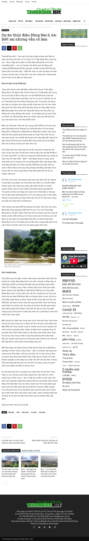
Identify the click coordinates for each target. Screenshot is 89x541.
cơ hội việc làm (67, 313)
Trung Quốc (67, 358)
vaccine (76, 362)
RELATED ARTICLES (11, 451)
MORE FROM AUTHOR (31, 451)
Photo (68, 200)
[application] (74, 261)
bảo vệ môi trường (70, 295)
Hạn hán (73, 317)
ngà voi (75, 335)
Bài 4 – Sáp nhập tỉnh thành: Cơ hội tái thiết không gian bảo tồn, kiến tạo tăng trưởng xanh (28, 473)
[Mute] (81, 266)
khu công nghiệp (70, 328)
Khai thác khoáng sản (69, 321)
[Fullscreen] (85, 266)
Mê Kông (65, 332)
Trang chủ (12, 21)
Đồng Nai (11, 412)
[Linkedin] (39, 527)
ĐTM (18, 412)
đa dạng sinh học (71, 382)
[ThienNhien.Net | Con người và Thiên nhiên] (44, 11)
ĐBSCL (73, 375)
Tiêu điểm (28, 21)
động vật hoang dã (71, 390)
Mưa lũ (80, 332)
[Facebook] (4, 48)
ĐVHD (67, 379)
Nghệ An (69, 335)
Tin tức (20, 21)
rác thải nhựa (77, 343)
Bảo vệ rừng (67, 298)
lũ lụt (82, 328)
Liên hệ (27, 1)
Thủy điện (42, 412)
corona (75, 305)
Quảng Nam (66, 343)
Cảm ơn (12, 1)
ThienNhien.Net (75, 179)
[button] (84, 21)
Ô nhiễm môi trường (70, 370)
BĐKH (66, 291)
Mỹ (63, 335)
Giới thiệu (4, 1)
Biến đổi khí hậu (70, 287)
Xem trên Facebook (68, 204)
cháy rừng (66, 306)
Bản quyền (19, 1)
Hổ (78, 317)
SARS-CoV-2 (66, 347)
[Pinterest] (14, 48)
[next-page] (6, 483)
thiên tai (67, 351)
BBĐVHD (68, 280)
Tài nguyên (39, 21)
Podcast (34, 1)
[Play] (64, 266)
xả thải (64, 365)
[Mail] (44, 527)
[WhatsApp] (20, 48)
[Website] (55, 527)
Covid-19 (69, 309)
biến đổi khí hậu (71, 284)
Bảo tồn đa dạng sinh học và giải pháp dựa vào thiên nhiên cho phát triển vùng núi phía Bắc (74, 148)
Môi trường (49, 21)
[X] (9, 48)
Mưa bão (73, 332)
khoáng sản (66, 324)
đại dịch (65, 386)
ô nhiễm (66, 375)
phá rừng (68, 339)
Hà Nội (66, 317)
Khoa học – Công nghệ (63, 21)
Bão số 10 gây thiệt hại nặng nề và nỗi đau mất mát (74, 162)
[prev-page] (3, 483)
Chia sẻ (66, 206)
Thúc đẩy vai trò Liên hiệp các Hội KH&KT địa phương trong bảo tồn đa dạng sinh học (74, 138)
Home (4, 27)
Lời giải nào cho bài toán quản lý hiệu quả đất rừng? (13, 441)
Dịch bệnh (78, 313)
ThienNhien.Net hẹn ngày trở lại (74, 131)
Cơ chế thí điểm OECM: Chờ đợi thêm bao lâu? (74, 156)
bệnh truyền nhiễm (71, 302)
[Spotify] (50, 527)
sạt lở (75, 347)
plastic (78, 340)
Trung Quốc (67, 361)
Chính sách (76, 21)
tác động (34, 412)
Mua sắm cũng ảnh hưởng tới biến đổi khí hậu (45, 441)
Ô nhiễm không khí (74, 365)
